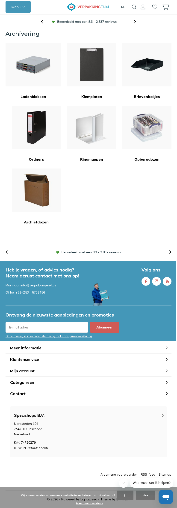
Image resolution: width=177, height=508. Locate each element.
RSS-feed (148, 474)
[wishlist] (154, 7)
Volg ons (151, 270)
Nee (145, 495)
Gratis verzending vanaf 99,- (91, 22)
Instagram (156, 281)
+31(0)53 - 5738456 (30, 292)
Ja (125, 495)
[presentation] (44, 21)
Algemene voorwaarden (119, 474)
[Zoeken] (134, 7)
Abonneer (104, 327)
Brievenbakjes (147, 96)
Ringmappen (91, 159)
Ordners (36, 159)
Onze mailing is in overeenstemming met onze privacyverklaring (49, 336)
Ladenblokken (33, 96)
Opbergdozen (146, 159)
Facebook (146, 281)
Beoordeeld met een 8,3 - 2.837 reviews (91, 252)
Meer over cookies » (89, 503)
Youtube (167, 281)
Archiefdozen (36, 222)
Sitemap (165, 474)
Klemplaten (91, 96)
